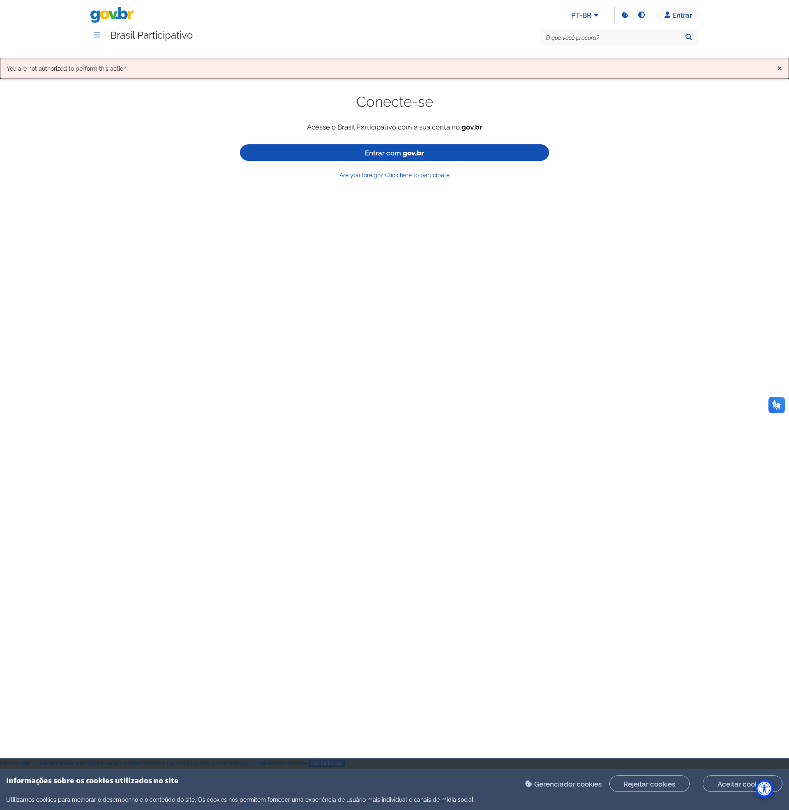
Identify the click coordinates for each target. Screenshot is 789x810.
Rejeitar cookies (649, 783)
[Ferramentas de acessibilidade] (764, 789)
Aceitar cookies (742, 783)
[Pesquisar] (688, 37)
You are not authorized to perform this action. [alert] (394, 66)
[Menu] (97, 35)
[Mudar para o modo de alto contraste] (641, 14)
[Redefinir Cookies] (624, 14)
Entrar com (394, 152)
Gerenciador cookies (568, 783)
